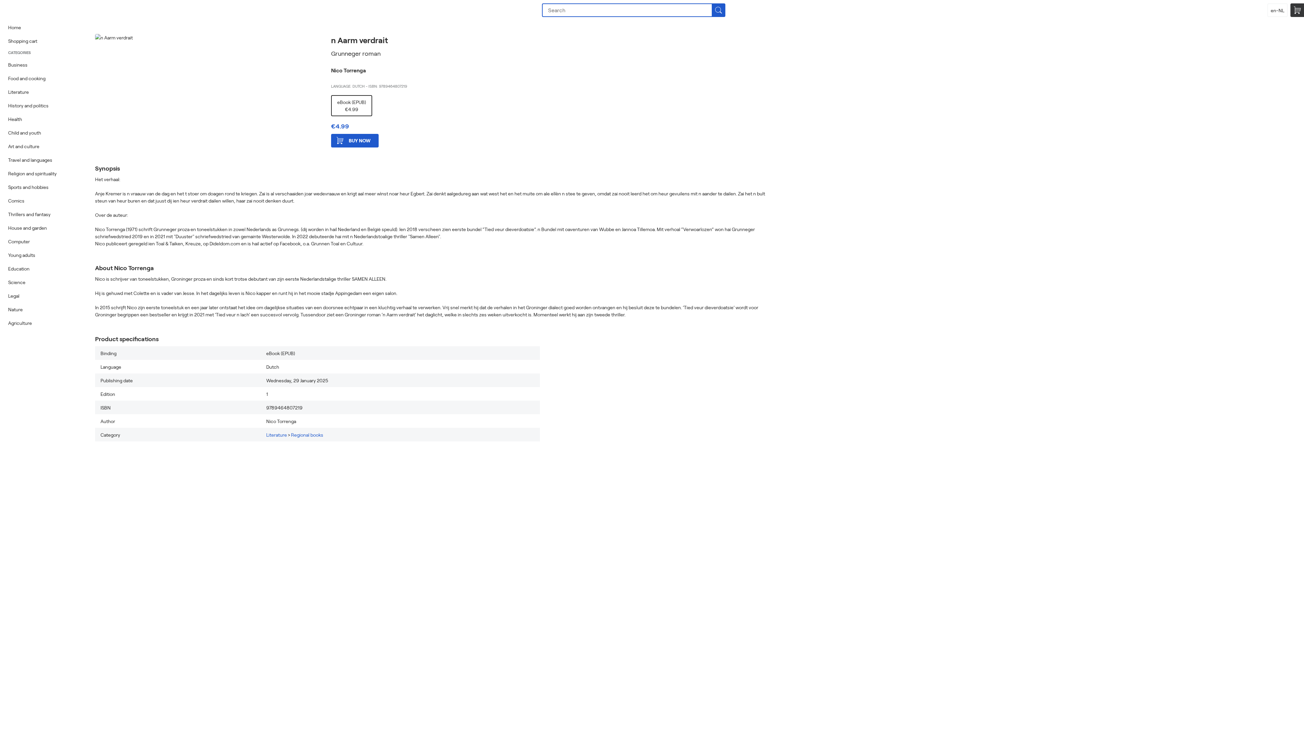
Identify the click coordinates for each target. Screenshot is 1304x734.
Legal (13, 296)
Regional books (307, 435)
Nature (15, 309)
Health (15, 119)
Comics (16, 201)
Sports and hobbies (28, 187)
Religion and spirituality (32, 173)
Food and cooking (27, 78)
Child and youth (24, 133)
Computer (19, 241)
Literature (18, 92)
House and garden (27, 228)
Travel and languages (30, 160)
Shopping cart (22, 41)
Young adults (21, 255)
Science (16, 282)
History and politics (28, 105)
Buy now (359, 140)
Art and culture (23, 146)
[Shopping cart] (1297, 10)
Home (14, 27)
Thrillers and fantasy (29, 214)
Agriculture (20, 323)
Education (19, 269)
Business (18, 65)
